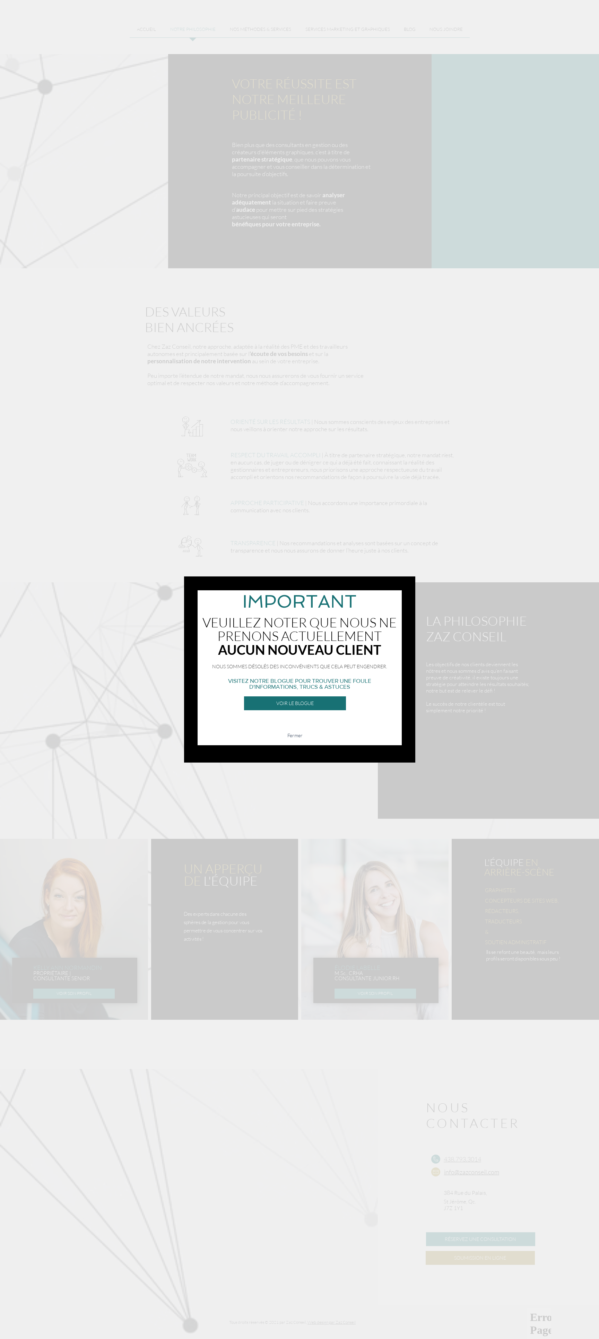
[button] (295, 735)
